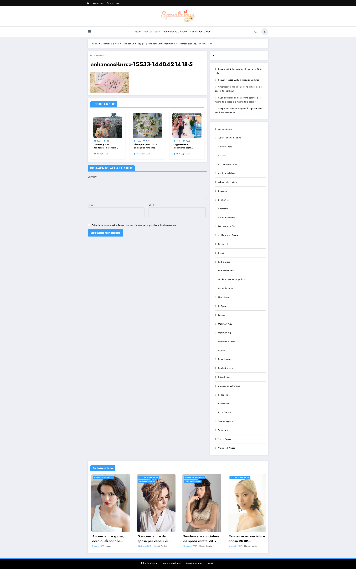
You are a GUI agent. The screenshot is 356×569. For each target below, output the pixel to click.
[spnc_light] (264, 31)
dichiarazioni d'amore (228, 235)
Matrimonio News (226, 341)
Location (222, 315)
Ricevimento (223, 403)
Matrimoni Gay (225, 323)
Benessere (222, 190)
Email (151, 204)
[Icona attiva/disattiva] (90, 32)
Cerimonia (223, 208)
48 (108, 140)
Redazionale (224, 394)
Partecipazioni (224, 359)
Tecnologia (223, 430)
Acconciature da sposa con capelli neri (230, 538)
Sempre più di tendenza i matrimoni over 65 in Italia (105, 146)
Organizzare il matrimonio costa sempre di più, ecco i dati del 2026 (184, 146)
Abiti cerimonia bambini (229, 137)
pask (99, 140)
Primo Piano (224, 377)
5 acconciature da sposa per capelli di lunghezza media (91, 538)
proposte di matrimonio (229, 385)
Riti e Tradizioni (225, 412)
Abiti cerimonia (225, 129)
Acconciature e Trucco (175, 31)
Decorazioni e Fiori (200, 31)
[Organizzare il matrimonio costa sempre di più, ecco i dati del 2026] (187, 125)
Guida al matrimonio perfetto (231, 279)
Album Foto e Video (227, 182)
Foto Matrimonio (226, 270)
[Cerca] (255, 32)
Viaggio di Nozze (226, 447)
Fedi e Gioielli (225, 261)
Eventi (221, 253)
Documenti (223, 244)
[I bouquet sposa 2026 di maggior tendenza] (147, 125)
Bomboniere (223, 199)
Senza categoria (225, 421)
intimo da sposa (225, 288)
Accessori (222, 155)
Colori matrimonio (226, 217)
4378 (188, 140)
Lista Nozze (223, 297)
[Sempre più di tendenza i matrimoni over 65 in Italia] (107, 125)
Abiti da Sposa (152, 31)
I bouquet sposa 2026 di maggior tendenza (145, 146)
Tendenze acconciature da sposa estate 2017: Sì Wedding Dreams (140, 538)
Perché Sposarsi (225, 368)
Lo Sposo (222, 306)
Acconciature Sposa (227, 164)
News (138, 31)
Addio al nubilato (226, 173)
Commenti (92, 176)
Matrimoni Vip (225, 332)
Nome (90, 204)
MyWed (221, 350)
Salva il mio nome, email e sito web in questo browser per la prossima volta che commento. (135, 225)
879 (147, 140)
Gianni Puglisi (98, 546)
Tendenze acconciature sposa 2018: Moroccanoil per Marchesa (185, 538)
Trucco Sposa (224, 439)
